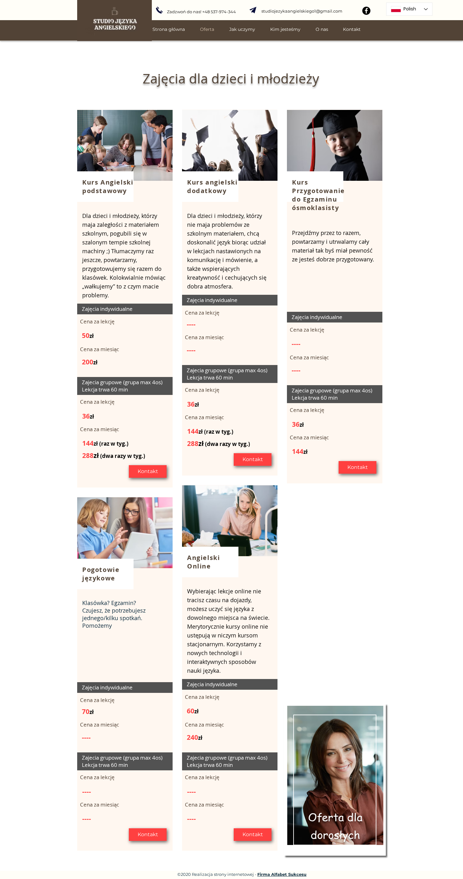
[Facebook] (366, 11)
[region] (335, 780)
